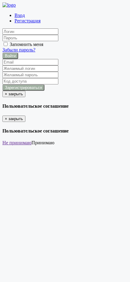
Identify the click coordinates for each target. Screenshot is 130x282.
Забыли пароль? (18, 49)
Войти (10, 56)
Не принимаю (16, 142)
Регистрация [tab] (28, 20)
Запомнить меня (25, 44)
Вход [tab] (20, 15)
